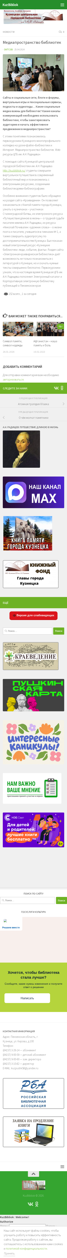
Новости (9, 31)
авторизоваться (13, 379)
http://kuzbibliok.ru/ (14, 170)
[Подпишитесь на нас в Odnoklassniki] (62, 388)
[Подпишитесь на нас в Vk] (56, 388)
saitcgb (8, 49)
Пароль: (51, 1226)
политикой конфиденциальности (26, 1248)
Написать (27, 998)
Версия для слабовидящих (35, 615)
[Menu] (62, 4)
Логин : (4, 1226)
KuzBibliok (10, 4)
